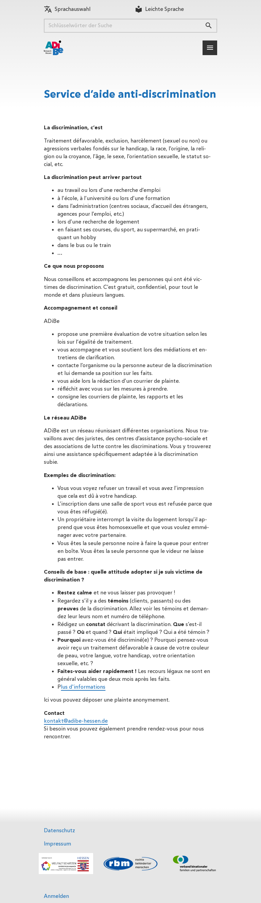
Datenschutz (59, 830)
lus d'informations (83, 687)
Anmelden (56, 896)
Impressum (57, 844)
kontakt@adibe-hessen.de (76, 721)
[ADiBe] (53, 47)
